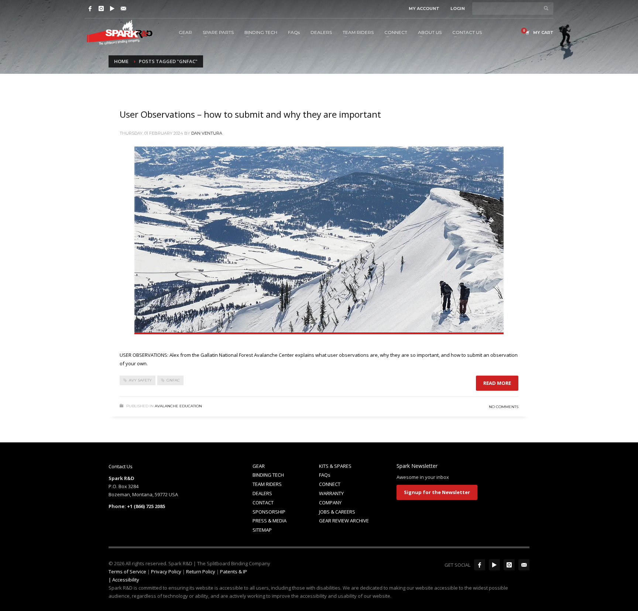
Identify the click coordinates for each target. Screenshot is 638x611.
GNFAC (173, 380)
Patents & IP (233, 571)
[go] (546, 8)
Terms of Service (127, 571)
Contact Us (121, 466)
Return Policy (200, 571)
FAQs (324, 475)
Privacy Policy (166, 571)
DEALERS (262, 493)
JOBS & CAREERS (337, 511)
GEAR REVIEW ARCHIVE (344, 520)
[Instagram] (101, 8)
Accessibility (125, 579)
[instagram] (509, 564)
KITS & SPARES (335, 466)
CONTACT (263, 502)
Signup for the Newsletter (437, 492)
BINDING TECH (268, 475)
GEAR (259, 466)
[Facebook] (90, 8)
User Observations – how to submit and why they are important (250, 114)
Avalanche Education (178, 406)
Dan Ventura (206, 133)
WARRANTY (331, 493)
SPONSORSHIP (269, 511)
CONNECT (329, 484)
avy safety (140, 380)
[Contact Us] (123, 8)
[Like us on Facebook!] (479, 564)
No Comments (503, 406)
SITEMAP (262, 530)
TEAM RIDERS (267, 484)
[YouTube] (112, 8)
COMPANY (330, 502)
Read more (497, 383)
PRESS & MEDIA (270, 520)
